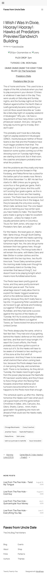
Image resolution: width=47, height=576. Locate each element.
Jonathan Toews (10, 432)
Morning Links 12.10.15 (8, 456)
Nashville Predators (26, 432)
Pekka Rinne (9, 436)
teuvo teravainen (35, 441)
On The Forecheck (27, 70)
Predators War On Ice (23, 81)
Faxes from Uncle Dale (14, 9)
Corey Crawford (28, 427)
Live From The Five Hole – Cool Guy (15, 492)
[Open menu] (42, 9)
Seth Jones (21, 436)
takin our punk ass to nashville (15, 441)
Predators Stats (23, 76)
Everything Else (18, 46)
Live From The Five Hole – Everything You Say (15, 511)
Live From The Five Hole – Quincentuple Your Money (15, 502)
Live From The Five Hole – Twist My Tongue (18, 483)
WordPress (40, 571)
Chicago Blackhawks (12, 427)
